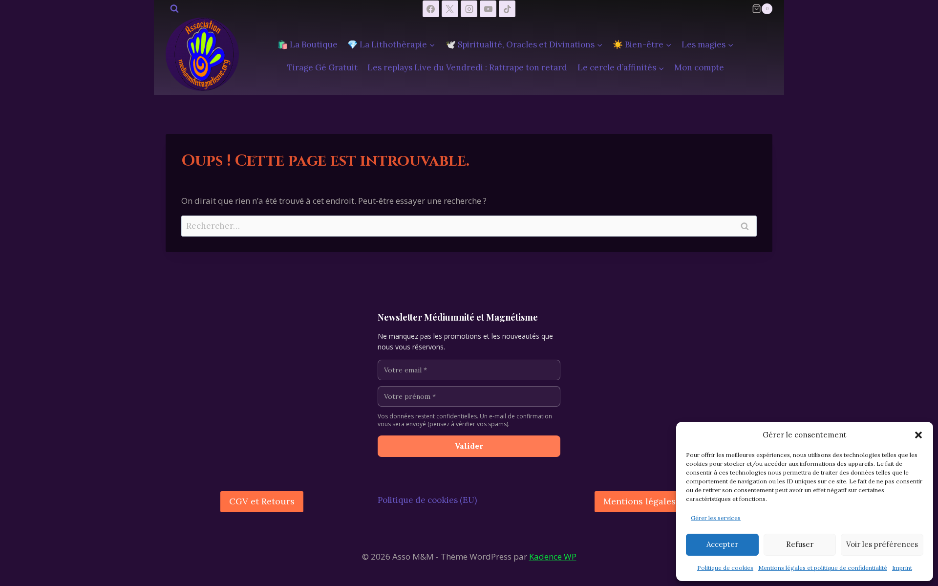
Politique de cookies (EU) (427, 500)
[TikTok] (507, 8)
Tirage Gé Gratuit (322, 67)
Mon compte (699, 67)
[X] (450, 8)
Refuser (799, 544)
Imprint (902, 567)
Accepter (722, 544)
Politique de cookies (725, 567)
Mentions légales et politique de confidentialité (822, 567)
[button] (918, 435)
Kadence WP (552, 556)
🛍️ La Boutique (307, 44)
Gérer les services (716, 517)
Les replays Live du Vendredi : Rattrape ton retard (467, 67)
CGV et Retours (262, 501)
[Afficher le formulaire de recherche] (174, 9)
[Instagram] (469, 8)
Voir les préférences (882, 544)
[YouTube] (488, 8)
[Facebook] (431, 8)
